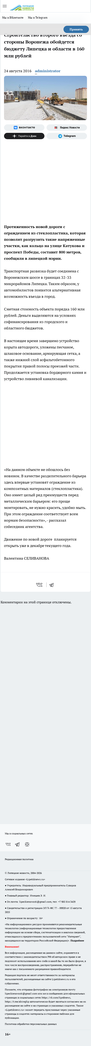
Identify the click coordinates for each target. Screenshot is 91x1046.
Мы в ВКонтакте (13, 17)
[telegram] (53, 585)
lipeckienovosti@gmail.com (35, 901)
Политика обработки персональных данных (31, 1024)
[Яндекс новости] (67, 127)
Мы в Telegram (38, 17)
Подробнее (77, 940)
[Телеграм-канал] (67, 136)
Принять (76, 29)
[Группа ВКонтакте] (24, 127)
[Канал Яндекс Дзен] (24, 136)
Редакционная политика (19, 859)
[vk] (39, 585)
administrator (48, 70)
